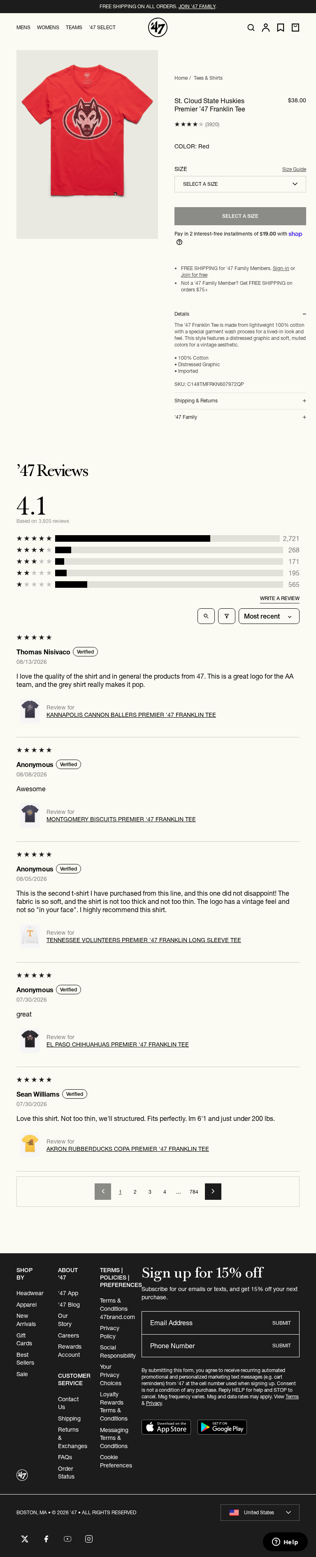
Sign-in (281, 268)
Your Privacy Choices (110, 1374)
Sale (22, 1374)
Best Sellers (25, 1359)
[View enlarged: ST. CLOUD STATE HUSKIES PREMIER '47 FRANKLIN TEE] (87, 144)
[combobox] (240, 184)
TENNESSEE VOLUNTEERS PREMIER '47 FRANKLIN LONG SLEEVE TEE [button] (143, 940)
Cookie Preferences (116, 1461)
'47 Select (102, 27)
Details (181, 314)
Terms (292, 1396)
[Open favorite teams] (280, 27)
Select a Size (240, 216)
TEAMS (74, 27)
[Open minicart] (295, 27)
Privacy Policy (109, 1332)
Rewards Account (69, 1350)
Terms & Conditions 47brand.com (117, 1308)
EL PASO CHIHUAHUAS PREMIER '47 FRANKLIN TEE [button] (117, 1044)
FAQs (65, 1457)
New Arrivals (26, 1320)
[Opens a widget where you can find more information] (285, 1542)
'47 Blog (69, 1304)
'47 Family (185, 417)
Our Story (65, 1320)
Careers (68, 1335)
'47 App (68, 1293)
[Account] (266, 27)
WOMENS (48, 27)
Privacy (154, 1403)
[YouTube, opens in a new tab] (67, 1539)
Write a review (280, 598)
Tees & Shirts (208, 78)
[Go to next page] (213, 1191)
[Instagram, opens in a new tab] (89, 1539)
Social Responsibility (118, 1351)
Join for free (194, 275)
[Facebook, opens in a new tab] (46, 1539)
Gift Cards (24, 1339)
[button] (189, 124)
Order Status (66, 1473)
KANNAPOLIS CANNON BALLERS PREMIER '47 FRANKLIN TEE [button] (131, 714)
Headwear (30, 1293)
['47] (158, 27)
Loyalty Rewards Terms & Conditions (114, 1406)
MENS (23, 27)
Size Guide (294, 169)
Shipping (69, 1418)
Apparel (26, 1304)
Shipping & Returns (196, 401)
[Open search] (251, 27)
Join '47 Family (197, 6)
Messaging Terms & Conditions (114, 1438)
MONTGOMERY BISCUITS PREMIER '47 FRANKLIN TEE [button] (121, 819)
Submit (281, 1323)
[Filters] (226, 616)
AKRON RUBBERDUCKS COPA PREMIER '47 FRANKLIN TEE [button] (127, 1149)
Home (181, 78)
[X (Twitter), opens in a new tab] (24, 1539)
